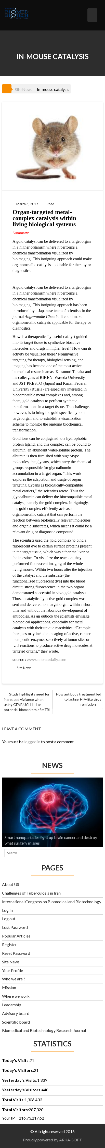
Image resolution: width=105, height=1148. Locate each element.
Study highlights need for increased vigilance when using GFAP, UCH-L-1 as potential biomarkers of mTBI (27, 702)
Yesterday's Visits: (19, 1080)
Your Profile (12, 970)
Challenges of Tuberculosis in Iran (31, 893)
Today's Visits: (16, 1060)
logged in (32, 741)
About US (10, 884)
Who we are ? (13, 978)
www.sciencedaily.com (46, 659)
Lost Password (15, 927)
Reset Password (16, 953)
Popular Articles (16, 935)
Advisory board (15, 1013)
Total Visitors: (15, 1109)
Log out (8, 918)
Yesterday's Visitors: (22, 1089)
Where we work (16, 996)
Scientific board (16, 1022)
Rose (50, 204)
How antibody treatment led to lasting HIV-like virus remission (78, 699)
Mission (9, 987)
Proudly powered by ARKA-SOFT (52, 1139)
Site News (23, 89)
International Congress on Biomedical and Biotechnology (51, 901)
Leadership (11, 1004)
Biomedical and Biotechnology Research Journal (44, 1030)
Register (9, 944)
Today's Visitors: (18, 1070)
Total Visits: (13, 1099)
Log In (7, 910)
